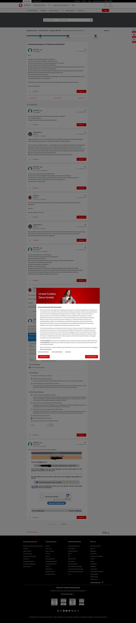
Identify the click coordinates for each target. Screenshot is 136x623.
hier (63, 314)
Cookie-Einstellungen (57, 351)
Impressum (68, 351)
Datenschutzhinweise (43, 351)
